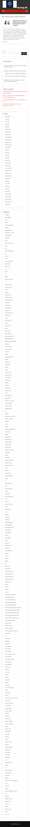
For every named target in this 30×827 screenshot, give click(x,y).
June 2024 (7, 183)
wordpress (7, 796)
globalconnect (8, 431)
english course (8, 372)
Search (4, 51)
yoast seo (7, 814)
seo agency (7, 641)
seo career (7, 643)
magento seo (7, 517)
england (6, 367)
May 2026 (7, 124)
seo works (7, 713)
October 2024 (8, 173)
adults (6, 222)
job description (8, 473)
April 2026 (7, 126)
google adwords (8, 439)
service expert (8, 718)
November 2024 (8, 170)
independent (7, 452)
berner (6, 258)
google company (8, 442)
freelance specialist (9, 418)
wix (5, 793)
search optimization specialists (11, 630)
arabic (6, 240)
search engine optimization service (12, 617)
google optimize (8, 444)
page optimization (8, 550)
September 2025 (8, 144)
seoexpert (7, 716)
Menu (3, 11)
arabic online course (9, 243)
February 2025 (8, 163)
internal (6, 455)
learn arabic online (8, 488)
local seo (7, 501)
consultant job (8, 305)
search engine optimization (10, 604)
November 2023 (8, 201)
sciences (7, 589)
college (6, 292)
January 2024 (8, 196)
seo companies (8, 646)
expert (6, 393)
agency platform (8, 235)
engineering (7, 364)
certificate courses (9, 287)
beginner (7, 256)
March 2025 (7, 160)
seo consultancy (8, 651)
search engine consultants (10, 594)
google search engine (9, 449)
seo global (7, 679)
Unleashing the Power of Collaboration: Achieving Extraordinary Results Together (20, 23)
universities (7, 775)
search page (7, 633)
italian (6, 468)
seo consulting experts (9, 659)
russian (6, 584)
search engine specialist (10, 620)
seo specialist (8, 705)
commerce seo (8, 294)
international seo (8, 462)
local (6, 499)
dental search (8, 325)
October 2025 (8, 142)
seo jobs (7, 682)
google (6, 434)
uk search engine (8, 770)
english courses (8, 375)
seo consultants (8, 656)
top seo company (8, 762)
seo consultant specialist (10, 654)
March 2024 (7, 191)
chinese (6, 289)
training (6, 765)
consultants (7, 310)
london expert (8, 509)
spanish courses (8, 741)
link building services (9, 496)
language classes (8, 483)
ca (5, 281)
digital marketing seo (9, 338)
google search (8, 447)
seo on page (7, 692)
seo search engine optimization (11, 698)
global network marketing (10, 429)
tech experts (7, 754)
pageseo (7, 553)
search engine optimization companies (13, 607)
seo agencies (7, 638)
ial (3, 91)
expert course (8, 398)
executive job (7, 387)
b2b (6, 248)
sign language (8, 731)
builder (6, 276)
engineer (7, 359)
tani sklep (5, 104)
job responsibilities (9, 475)
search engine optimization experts (12, 615)
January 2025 (8, 165)
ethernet (6, 382)
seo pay (6, 695)
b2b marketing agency (9, 250)
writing (6, 806)
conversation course (9, 312)
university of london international (11, 780)
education (7, 351)
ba (5, 253)
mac (6, 511)
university (7, 778)
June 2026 (7, 121)
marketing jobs (8, 530)
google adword (8, 437)
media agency (8, 537)
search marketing (8, 625)
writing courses (8, 809)
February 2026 (8, 132)
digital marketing (8, 333)
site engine (7, 734)
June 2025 (7, 152)
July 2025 (7, 150)
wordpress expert (8, 798)
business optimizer (9, 279)
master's (7, 535)
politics (6, 561)
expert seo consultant (9, 400)
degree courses (8, 320)
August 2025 (7, 147)
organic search (8, 545)
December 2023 (8, 199)
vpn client (7, 785)
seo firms (7, 677)
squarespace (7, 752)
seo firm (6, 674)
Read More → (5, 41)
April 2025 (7, 157)
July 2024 (7, 181)
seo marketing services (10, 687)
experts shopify (8, 406)
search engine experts (9, 597)
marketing (7, 519)
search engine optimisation (10, 602)
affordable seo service (9, 232)
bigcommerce (8, 263)
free (6, 411)
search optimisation (9, 628)
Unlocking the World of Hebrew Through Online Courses (15, 70)
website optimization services (11, 791)
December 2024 (8, 168)
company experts (8, 297)
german (6, 426)
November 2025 (8, 139)
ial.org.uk (22, 7)
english (6, 369)
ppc (6, 563)
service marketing (8, 721)
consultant (7, 302)
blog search (7, 266)
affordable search (8, 230)
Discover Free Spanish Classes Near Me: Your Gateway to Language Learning (15, 66)
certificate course (8, 284)
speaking (7, 744)
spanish (6, 739)
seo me (6, 690)
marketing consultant (9, 527)
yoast (6, 811)
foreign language (8, 408)
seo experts (7, 672)
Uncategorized (8, 772)
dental (6, 323)
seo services (7, 700)
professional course (9, 571)
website (6, 788)
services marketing (9, 723)
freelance (7, 413)
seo (6, 635)
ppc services (7, 566)
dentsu (6, 328)
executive (7, 385)
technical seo (7, 757)
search (6, 592)
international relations (9, 460)
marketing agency (8, 524)
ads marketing (8, 217)
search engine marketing (10, 599)
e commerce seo (8, 346)
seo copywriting (8, 661)
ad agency (7, 214)
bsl (5, 274)
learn (6, 486)
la (5, 480)
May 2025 (7, 155)
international (7, 457)
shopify (6, 726)
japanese (7, 470)
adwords (6, 227)
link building (7, 493)
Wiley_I (4, 95)
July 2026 (7, 119)
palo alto (7, 555)
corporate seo (8, 315)
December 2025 (8, 137)
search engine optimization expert (12, 612)
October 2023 (8, 204)
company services (8, 300)
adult (6, 219)
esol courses (7, 380)
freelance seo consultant (10, 416)
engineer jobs (7, 362)
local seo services (8, 504)
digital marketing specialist (10, 341)
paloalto (6, 558)
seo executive (8, 666)
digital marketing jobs (9, 336)
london (6, 506)
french (6, 424)
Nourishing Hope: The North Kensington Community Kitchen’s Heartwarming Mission (14, 81)
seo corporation (8, 664)
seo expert (7, 669)
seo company (8, 648)
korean (6, 478)
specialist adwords (9, 747)
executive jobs (8, 390)
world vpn (7, 803)
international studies (9, 465)
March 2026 (7, 129)
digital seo (7, 344)
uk (5, 767)
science (6, 586)
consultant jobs (8, 307)
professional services (9, 573)
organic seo (7, 548)
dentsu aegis (7, 331)
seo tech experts (8, 710)
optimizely (7, 542)
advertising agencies (9, 225)
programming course (9, 576)
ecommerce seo (8, 349)
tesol (6, 760)
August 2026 (7, 116)
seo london (7, 685)
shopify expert (8, 729)
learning (6, 491)
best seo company (9, 261)
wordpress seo (8, 801)
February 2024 (8, 194)
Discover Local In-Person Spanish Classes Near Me (15, 73)
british (6, 271)
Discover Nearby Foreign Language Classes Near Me (16, 76)
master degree (8, 532)
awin (6, 245)
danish (6, 318)
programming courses (9, 579)
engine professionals (9, 356)
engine (6, 354)
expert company (8, 395)
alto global (7, 238)
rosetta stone (7, 581)
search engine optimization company (12, 610)
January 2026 (8, 134)
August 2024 (7, 178)
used (6, 783)
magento (7, 514)
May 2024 (7, 186)
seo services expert (9, 703)
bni (5, 269)
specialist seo (8, 749)
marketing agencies (9, 522)
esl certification (8, 377)
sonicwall (7, 736)
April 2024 (7, 188)
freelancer (7, 421)
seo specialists (8, 708)
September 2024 (8, 175)
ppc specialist (8, 568)
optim (6, 540)
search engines (8, 623)
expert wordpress (8, 403)
